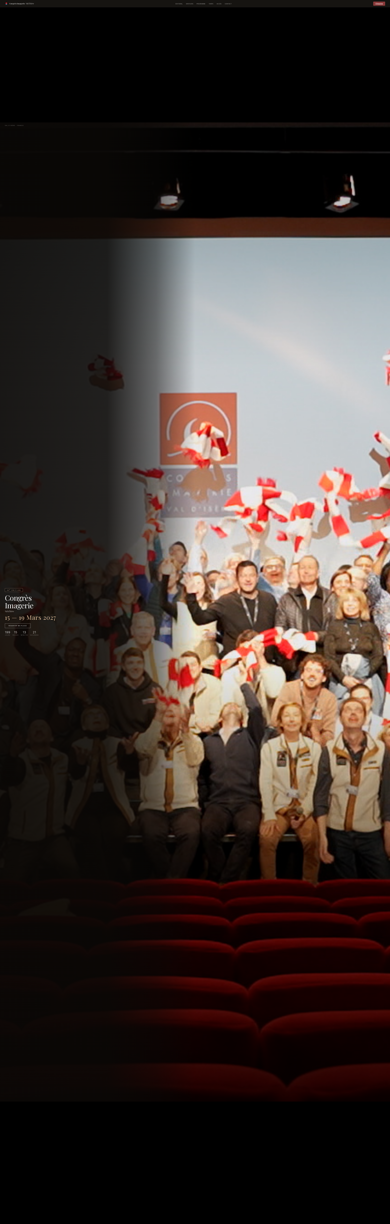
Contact (228, 4)
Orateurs (189, 4)
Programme (201, 4)
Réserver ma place (18, 626)
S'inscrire (379, 4)
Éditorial (179, 4)
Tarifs (211, 4)
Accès (219, 4)
